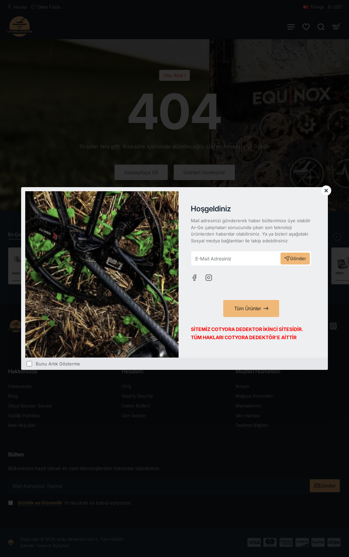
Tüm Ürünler (247, 308)
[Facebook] (194, 277)
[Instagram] (208, 277)
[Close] (326, 190)
